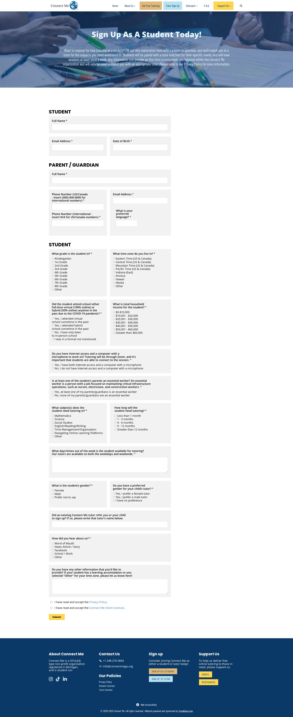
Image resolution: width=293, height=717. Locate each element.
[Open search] (241, 6)
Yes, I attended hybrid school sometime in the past (70, 327)
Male (58, 494)
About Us (129, 5)
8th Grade (61, 286)
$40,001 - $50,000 (127, 326)
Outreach (190, 5)
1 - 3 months (125, 419)
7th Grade (61, 282)
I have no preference (129, 500)
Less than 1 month (129, 416)
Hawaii (120, 279)
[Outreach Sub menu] (197, 6)
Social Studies (63, 422)
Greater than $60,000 (129, 333)
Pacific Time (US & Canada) (133, 269)
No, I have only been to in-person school (66, 334)
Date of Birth (121, 141)
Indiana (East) (124, 272)
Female (59, 490)
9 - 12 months (126, 426)
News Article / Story (67, 547)
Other (58, 289)
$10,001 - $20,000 (127, 315)
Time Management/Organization (75, 429)
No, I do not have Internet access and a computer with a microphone (99, 368)
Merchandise (209, 682)
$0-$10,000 (123, 312)
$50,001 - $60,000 (127, 329)
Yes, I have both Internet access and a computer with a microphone (98, 365)
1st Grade (61, 262)
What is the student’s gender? (71, 485)
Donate (205, 674)
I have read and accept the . (80, 602)
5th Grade (61, 276)
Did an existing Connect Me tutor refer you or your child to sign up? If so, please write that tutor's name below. (89, 516)
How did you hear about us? (70, 538)
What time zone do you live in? (133, 253)
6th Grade (61, 279)
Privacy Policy (98, 602)
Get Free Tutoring (150, 5)
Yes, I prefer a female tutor (133, 493)
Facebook (61, 550)
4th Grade (61, 272)
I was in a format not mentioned (75, 339)
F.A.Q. (207, 5)
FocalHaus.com (186, 711)
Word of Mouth (64, 543)
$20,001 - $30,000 (127, 319)
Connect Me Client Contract (106, 608)
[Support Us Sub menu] (230, 6)
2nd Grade (61, 265)
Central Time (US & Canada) (133, 262)
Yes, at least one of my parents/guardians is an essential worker (96, 392)
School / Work (64, 553)
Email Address (61, 141)
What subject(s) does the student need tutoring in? (68, 409)
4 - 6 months (125, 422)
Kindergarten (63, 258)
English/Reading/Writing (70, 426)
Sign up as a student (163, 671)
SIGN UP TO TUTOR (161, 679)
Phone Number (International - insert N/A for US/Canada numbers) (75, 215)
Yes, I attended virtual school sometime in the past (70, 320)
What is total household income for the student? (128, 306)
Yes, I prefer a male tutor (131, 497)
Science (59, 419)
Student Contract (107, 685)
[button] (57, 617)
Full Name (58, 121)
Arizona (120, 276)
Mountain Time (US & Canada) (135, 265)
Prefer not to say (65, 497)
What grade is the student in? (71, 253)
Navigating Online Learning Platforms (79, 433)
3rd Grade (61, 269)
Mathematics (63, 416)
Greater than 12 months (132, 429)
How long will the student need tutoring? (129, 409)
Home (115, 5)
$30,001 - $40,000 (127, 322)
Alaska (120, 282)
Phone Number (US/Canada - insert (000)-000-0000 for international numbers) (70, 197)
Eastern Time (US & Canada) (133, 258)
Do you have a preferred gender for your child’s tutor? (132, 487)
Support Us (223, 5)
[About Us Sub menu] (135, 6)
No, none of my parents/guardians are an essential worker (92, 395)
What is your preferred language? (124, 214)
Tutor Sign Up (173, 5)
